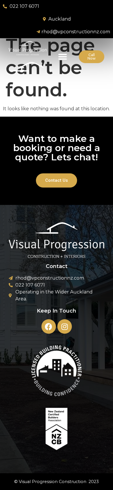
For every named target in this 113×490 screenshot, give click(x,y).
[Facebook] (48, 326)
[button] (62, 57)
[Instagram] (64, 326)
